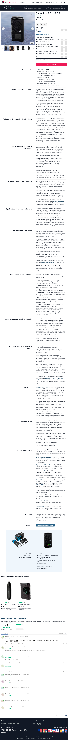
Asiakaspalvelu (63, 722)
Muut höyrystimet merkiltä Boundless (15, 576)
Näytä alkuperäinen (20, 643)
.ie (44, 731)
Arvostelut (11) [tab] (4, 633)
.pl (51, 731)
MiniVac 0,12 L (39, 480)
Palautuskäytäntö (37, 723)
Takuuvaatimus (63, 720)
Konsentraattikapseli (41, 489)
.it (46, 731)
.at (41, 730)
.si (58, 731)
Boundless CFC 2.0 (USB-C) (8, 604)
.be (44, 730)
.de (61, 730)
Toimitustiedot (36, 722)
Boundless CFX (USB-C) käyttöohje (45, 525)
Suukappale (39, 495)
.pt (53, 731)
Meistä (2, 720)
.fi (56, 730)
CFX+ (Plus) (43, 24)
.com (39, 730)
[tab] (34, 618)
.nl (66, 730)
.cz (49, 730)
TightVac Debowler (41, 484)
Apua (54, 2)
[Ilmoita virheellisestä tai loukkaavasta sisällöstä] (66, 643)
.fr (58, 730)
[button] (33, 14)
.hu (41, 731)
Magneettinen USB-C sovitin (43, 465)
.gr (63, 730)
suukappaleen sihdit (50, 378)
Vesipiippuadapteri (41, 470)
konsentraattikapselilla (47, 262)
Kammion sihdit (40, 506)
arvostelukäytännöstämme (7, 622)
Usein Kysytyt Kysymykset (39, 720)
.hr (46, 730)
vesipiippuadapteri (58, 201)
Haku (59, 2)
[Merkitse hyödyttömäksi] (63, 643)
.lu (49, 731)
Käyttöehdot (17, 736)
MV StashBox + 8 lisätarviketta (44, 457)
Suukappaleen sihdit (41, 500)
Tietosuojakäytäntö (25, 736)
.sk (56, 731)
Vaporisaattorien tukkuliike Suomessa (10, 723)
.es (61, 731)
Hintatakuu (4, 722)
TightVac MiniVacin (41, 267)
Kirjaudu (48, 2)
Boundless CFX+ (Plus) (42, 387)
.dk (51, 730)
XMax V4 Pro (39, 421)
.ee (53, 730)
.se (63, 731)
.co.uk (66, 731)
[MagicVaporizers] (8, 2)
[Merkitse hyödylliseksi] (61, 643)
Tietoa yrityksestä (37, 724)
